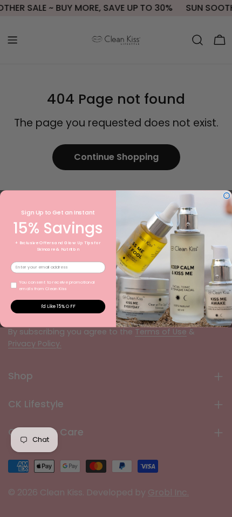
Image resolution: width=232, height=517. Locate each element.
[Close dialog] (227, 195)
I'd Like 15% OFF (58, 306)
